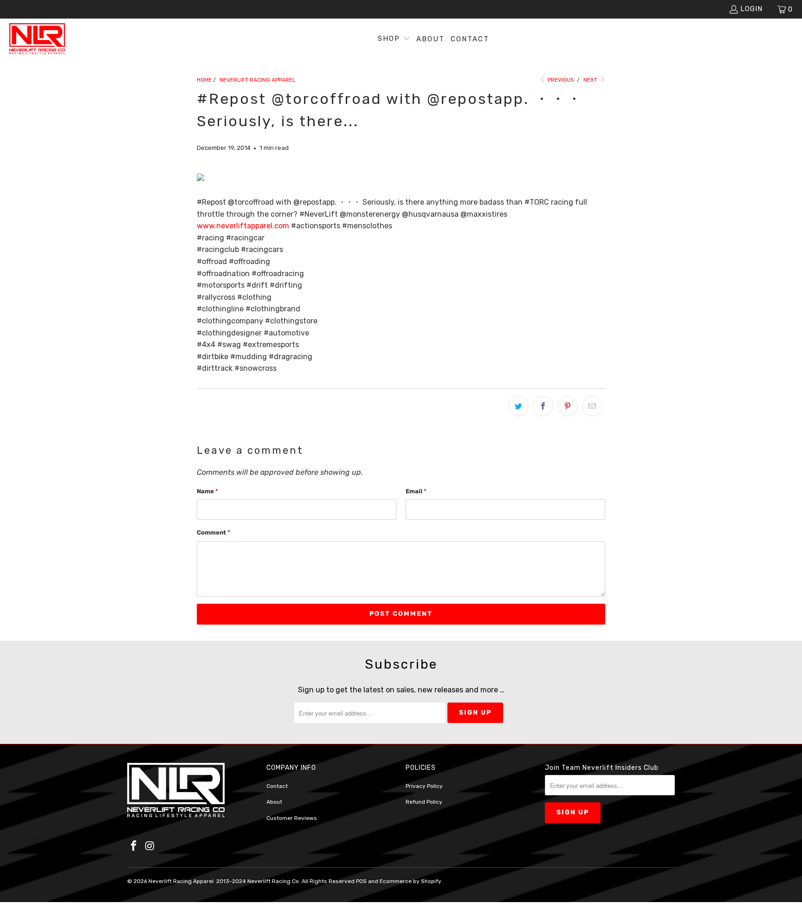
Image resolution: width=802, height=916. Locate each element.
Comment (213, 532)
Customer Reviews (291, 818)
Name (207, 491)
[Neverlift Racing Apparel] (37, 39)
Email (416, 491)
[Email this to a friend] (592, 406)
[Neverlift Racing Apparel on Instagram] (150, 846)
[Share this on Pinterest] (567, 406)
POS (361, 881)
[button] (394, 39)
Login (751, 9)
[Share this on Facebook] (543, 406)
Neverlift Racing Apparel (181, 881)
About (274, 802)
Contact (277, 786)
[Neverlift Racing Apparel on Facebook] (134, 846)
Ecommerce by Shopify (410, 881)
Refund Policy (424, 802)
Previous (560, 80)
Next (591, 80)
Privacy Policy (424, 786)
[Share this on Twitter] (518, 406)
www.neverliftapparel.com (243, 225)
